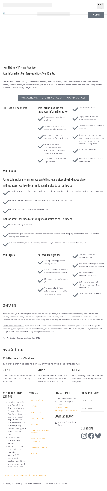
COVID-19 (35, 424)
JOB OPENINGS (38, 418)
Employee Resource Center (40, 431)
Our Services (37, 400)
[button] (27, 5)
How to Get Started (13, 349)
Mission (34, 406)
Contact (34, 453)
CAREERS (36, 412)
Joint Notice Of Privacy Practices (31, 475)
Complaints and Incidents (38, 440)
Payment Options (39, 447)
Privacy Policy (9, 475)
